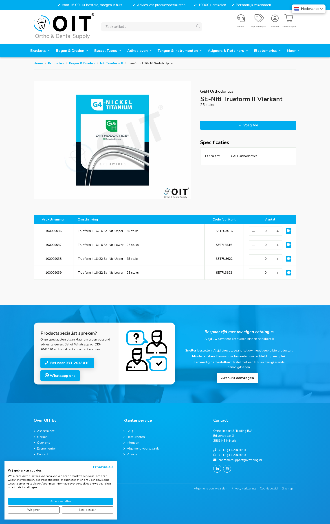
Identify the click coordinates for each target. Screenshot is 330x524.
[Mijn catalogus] (259, 20)
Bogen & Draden (70, 50)
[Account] (275, 20)
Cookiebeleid (269, 488)
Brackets (38, 50)
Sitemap (287, 488)
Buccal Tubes (106, 50)
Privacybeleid (103, 467)
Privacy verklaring (243, 488)
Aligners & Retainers (226, 50)
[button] (308, 8)
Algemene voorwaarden (210, 488)
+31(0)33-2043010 (232, 450)
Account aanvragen (237, 378)
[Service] (241, 20)
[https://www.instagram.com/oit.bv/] (227, 469)
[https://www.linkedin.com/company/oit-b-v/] (217, 469)
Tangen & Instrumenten (178, 50)
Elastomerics (266, 50)
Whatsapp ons (62, 375)
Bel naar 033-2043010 (70, 362)
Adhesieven (138, 50)
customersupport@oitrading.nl (240, 460)
